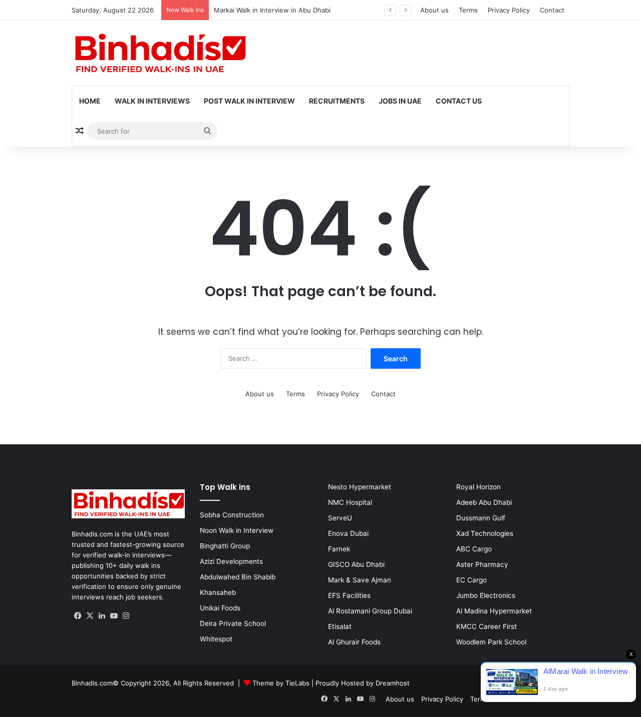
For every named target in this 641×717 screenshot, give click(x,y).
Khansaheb (218, 592)
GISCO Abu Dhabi (356, 564)
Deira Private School (233, 623)
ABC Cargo (474, 549)
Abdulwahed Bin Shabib (237, 577)
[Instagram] (126, 616)
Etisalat (340, 626)
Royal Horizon (478, 487)
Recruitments (337, 101)
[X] (90, 616)
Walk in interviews (152, 101)
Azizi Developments (231, 561)
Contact (552, 10)
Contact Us (459, 101)
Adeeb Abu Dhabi (484, 502)
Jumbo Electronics (485, 595)
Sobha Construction (232, 515)
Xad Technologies (484, 533)
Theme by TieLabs (280, 683)
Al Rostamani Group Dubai (370, 611)
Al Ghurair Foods (354, 642)
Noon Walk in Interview (236, 530)
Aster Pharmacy (482, 564)
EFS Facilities (349, 595)
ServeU (340, 518)
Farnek (339, 549)
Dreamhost (393, 683)
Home (90, 101)
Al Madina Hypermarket (494, 611)
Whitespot (216, 639)
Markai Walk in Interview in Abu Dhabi (272, 10)
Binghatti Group (225, 546)
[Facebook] (78, 616)
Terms (468, 10)
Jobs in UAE (400, 101)
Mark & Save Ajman (359, 580)
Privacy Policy (509, 10)
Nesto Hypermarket (359, 487)
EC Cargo (471, 580)
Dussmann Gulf (480, 518)
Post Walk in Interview (249, 101)
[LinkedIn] (102, 616)
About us (434, 10)
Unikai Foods (220, 608)
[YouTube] (114, 616)
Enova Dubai (348, 533)
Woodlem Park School (491, 642)
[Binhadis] (159, 53)
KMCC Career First (486, 626)
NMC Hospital (350, 502)
